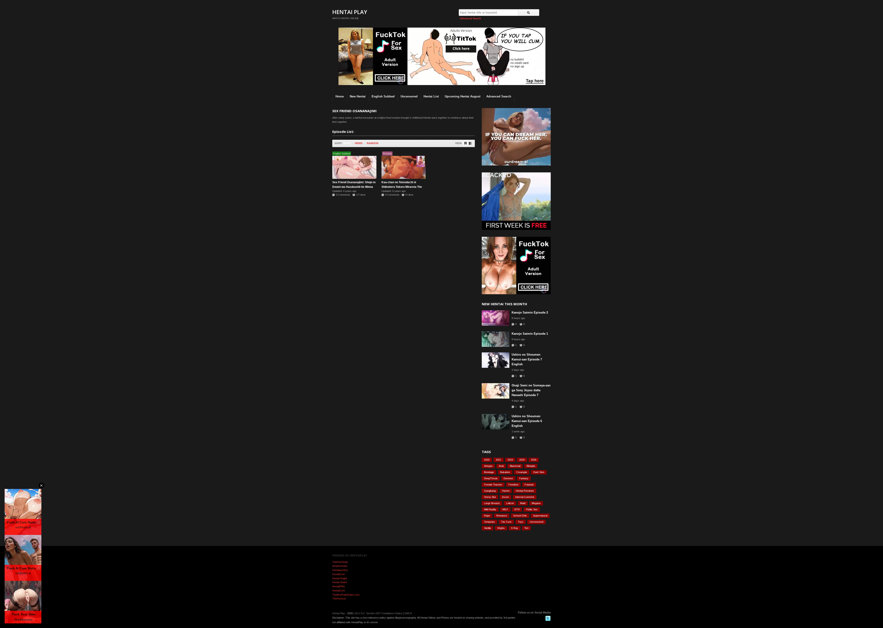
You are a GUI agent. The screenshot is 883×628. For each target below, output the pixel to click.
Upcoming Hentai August (462, 96)
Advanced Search (470, 18)
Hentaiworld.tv (340, 570)
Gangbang (490, 490)
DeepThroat (490, 478)
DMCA (408, 613)
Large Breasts (492, 503)
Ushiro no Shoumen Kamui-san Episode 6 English (527, 421)
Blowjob (531, 466)
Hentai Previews (525, 490)
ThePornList (339, 598)
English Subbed (383, 96)
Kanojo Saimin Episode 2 (530, 312)
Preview (387, 153)
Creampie (521, 472)
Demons (508, 478)
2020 (487, 459)
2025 (522, 459)
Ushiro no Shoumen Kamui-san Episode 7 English (527, 359)
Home (339, 96)
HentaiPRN (338, 586)
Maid (522, 503)
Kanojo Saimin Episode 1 (530, 333)
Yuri (526, 528)
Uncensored (409, 96)
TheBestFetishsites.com (345, 594)
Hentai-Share (339, 582)
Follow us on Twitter (548, 618)
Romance (501, 515)
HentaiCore (338, 590)
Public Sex (532, 509)
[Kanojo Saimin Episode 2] (495, 318)
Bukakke (505, 472)
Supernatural (540, 515)
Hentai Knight (339, 578)
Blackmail (515, 466)
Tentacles (489, 521)
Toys (520, 521)
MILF (505, 509)
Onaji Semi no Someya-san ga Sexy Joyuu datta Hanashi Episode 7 (531, 390)
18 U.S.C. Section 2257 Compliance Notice (378, 613)
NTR (517, 509)
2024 (510, 459)
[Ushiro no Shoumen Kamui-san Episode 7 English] (495, 360)
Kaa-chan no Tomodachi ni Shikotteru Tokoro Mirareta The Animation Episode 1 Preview (401, 187)
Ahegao (488, 466)
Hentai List (431, 96)
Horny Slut (490, 497)
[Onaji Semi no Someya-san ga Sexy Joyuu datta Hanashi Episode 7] (495, 391)
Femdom (513, 484)
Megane (536, 503)
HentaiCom (338, 574)
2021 (498, 459)
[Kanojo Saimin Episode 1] (495, 339)
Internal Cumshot (524, 497)
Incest (505, 497)
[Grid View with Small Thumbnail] (465, 143)
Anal (501, 466)
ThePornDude (340, 562)
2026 (533, 459)
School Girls (520, 515)
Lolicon (510, 503)
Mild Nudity (490, 509)
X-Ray (514, 528)
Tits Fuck (506, 521)
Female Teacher (493, 484)
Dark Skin (538, 472)
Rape (487, 515)
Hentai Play (349, 12)
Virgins (501, 528)
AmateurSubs (339, 566)
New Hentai (358, 96)
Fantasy (523, 478)
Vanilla (487, 528)
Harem (506, 490)
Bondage (489, 472)
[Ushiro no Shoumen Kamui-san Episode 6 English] (495, 421)
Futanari (529, 484)
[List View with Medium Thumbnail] (470, 143)
